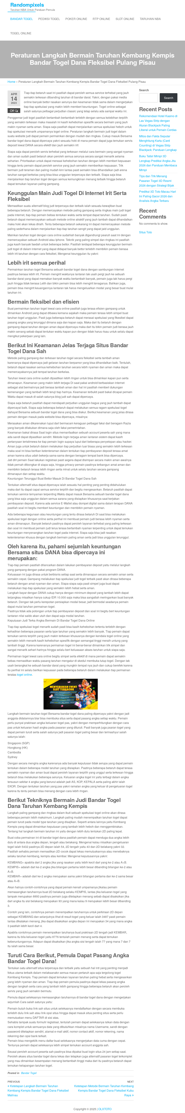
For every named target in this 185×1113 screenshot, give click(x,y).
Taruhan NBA (150, 19)
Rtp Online (101, 19)
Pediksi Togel (49, 19)
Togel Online (20, 33)
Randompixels (27, 4)
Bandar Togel (21, 19)
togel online (24, 674)
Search (144, 90)
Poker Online (76, 19)
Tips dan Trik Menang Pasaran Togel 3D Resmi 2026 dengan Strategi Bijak (156, 180)
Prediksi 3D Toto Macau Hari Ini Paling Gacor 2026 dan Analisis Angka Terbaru (157, 196)
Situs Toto (145, 232)
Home (11, 82)
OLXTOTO (104, 1109)
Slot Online (125, 19)
